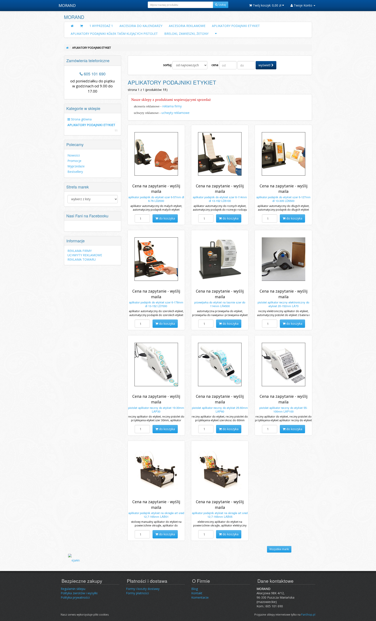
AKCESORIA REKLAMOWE (187, 26)
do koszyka (166, 218)
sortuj (167, 65)
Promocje (74, 161)
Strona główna (81, 119)
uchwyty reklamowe (175, 113)
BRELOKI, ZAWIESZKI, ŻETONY (186, 34)
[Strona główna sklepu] (72, 26)
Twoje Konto (303, 5)
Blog (194, 589)
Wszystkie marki (279, 549)
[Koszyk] (81, 26)
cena (215, 65)
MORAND (67, 5)
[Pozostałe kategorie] (216, 34)
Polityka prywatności (75, 597)
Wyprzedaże (76, 166)
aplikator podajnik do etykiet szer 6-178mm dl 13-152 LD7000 (156, 304)
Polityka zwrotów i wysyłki (79, 593)
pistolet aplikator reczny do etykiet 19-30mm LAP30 (156, 409)
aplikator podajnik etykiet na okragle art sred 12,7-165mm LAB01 (156, 515)
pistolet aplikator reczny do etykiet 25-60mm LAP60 (220, 409)
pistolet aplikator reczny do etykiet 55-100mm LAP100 (283, 409)
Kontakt (196, 593)
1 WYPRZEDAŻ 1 (101, 26)
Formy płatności (137, 593)
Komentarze (200, 597)
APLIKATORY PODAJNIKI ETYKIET (236, 26)
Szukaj (222, 5)
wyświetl (264, 65)
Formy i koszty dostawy (142, 589)
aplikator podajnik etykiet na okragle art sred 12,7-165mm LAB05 (220, 515)
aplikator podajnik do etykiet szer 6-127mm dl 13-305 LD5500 (283, 199)
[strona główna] (67, 48)
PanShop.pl (308, 614)
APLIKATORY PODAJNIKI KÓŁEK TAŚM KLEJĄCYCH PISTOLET (114, 34)
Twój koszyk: (266, 5)
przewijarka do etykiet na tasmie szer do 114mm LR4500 (219, 304)
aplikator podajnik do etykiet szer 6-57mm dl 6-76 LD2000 (156, 199)
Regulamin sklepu (73, 589)
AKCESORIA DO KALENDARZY (140, 26)
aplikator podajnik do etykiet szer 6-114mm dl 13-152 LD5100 (220, 199)
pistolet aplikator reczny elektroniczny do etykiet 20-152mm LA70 (283, 304)
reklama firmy (172, 106)
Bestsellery (75, 172)
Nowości (73, 155)
